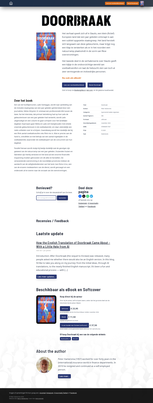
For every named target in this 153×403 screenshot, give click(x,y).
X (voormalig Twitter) (61, 393)
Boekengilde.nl (80, 90)
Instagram (82, 203)
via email (43, 393)
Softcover (65, 309)
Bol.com (90, 90)
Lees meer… (64, 376)
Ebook (64, 317)
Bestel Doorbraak (133, 3)
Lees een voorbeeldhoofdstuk (115, 3)
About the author (51, 351)
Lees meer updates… (46, 276)
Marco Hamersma (22, 398)
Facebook (92, 206)
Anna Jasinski (39, 398)
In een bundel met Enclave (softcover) (74, 325)
